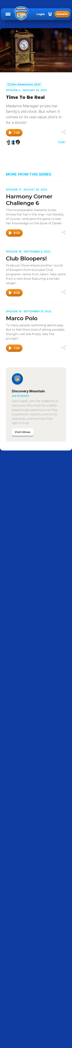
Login (41, 14)
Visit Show (22, 432)
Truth (61, 142)
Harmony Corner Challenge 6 (29, 199)
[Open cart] (50, 14)
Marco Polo (21, 318)
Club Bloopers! (26, 258)
